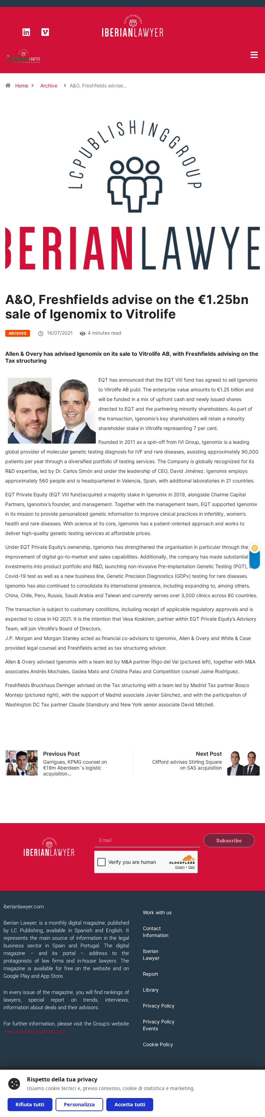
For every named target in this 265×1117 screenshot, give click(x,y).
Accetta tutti (130, 1104)
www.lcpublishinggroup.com (34, 1031)
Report (150, 974)
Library (151, 990)
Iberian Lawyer (151, 954)
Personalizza (79, 1104)
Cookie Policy (158, 1044)
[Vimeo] (45, 31)
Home (21, 85)
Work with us (157, 912)
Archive (48, 85)
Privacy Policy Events (159, 1025)
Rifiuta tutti (30, 1104)
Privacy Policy (159, 1006)
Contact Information (155, 931)
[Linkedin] (26, 31)
